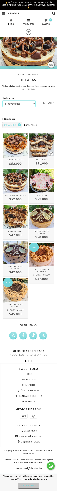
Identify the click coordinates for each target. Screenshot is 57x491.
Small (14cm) (10, 125)
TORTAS (26, 74)
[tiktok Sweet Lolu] (33, 335)
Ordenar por (9, 98)
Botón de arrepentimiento (31, 462)
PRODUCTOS (29, 379)
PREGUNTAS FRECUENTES (28, 396)
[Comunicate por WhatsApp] (51, 466)
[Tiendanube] (28, 469)
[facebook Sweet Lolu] (23, 335)
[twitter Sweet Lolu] (43, 335)
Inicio (19, 74)
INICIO (28, 374)
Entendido (28, 485)
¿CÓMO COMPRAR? (28, 390)
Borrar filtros (30, 124)
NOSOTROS (28, 401)
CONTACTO (28, 385)
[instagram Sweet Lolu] (13, 335)
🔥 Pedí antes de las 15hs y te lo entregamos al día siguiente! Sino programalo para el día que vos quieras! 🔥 (28, 4)
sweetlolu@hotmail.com (30, 436)
